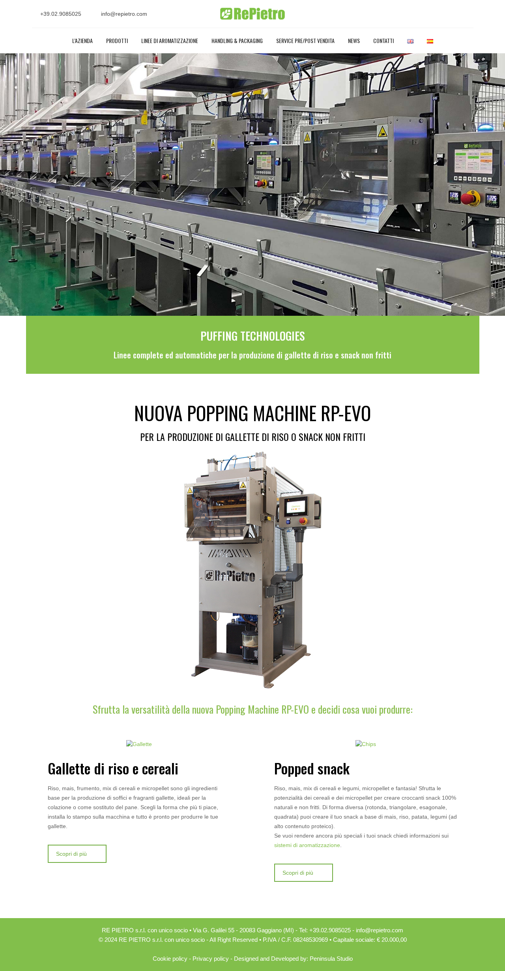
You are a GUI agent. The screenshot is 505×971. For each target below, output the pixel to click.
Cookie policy (170, 958)
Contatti (383, 40)
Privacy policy (211, 958)
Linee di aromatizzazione (169, 40)
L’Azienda (82, 40)
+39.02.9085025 (60, 14)
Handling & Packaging (237, 40)
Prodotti (117, 40)
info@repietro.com (124, 14)
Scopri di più (71, 854)
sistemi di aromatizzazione (307, 845)
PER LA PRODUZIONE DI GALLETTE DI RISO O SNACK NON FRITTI (252, 436)
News (354, 40)
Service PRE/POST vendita (305, 40)
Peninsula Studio (331, 958)
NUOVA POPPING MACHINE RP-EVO (252, 413)
